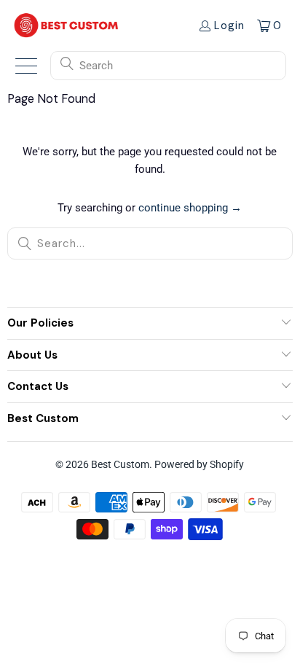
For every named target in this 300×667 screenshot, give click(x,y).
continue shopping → (190, 207)
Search (96, 65)
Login (229, 25)
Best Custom (120, 464)
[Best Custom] (66, 25)
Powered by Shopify (199, 464)
